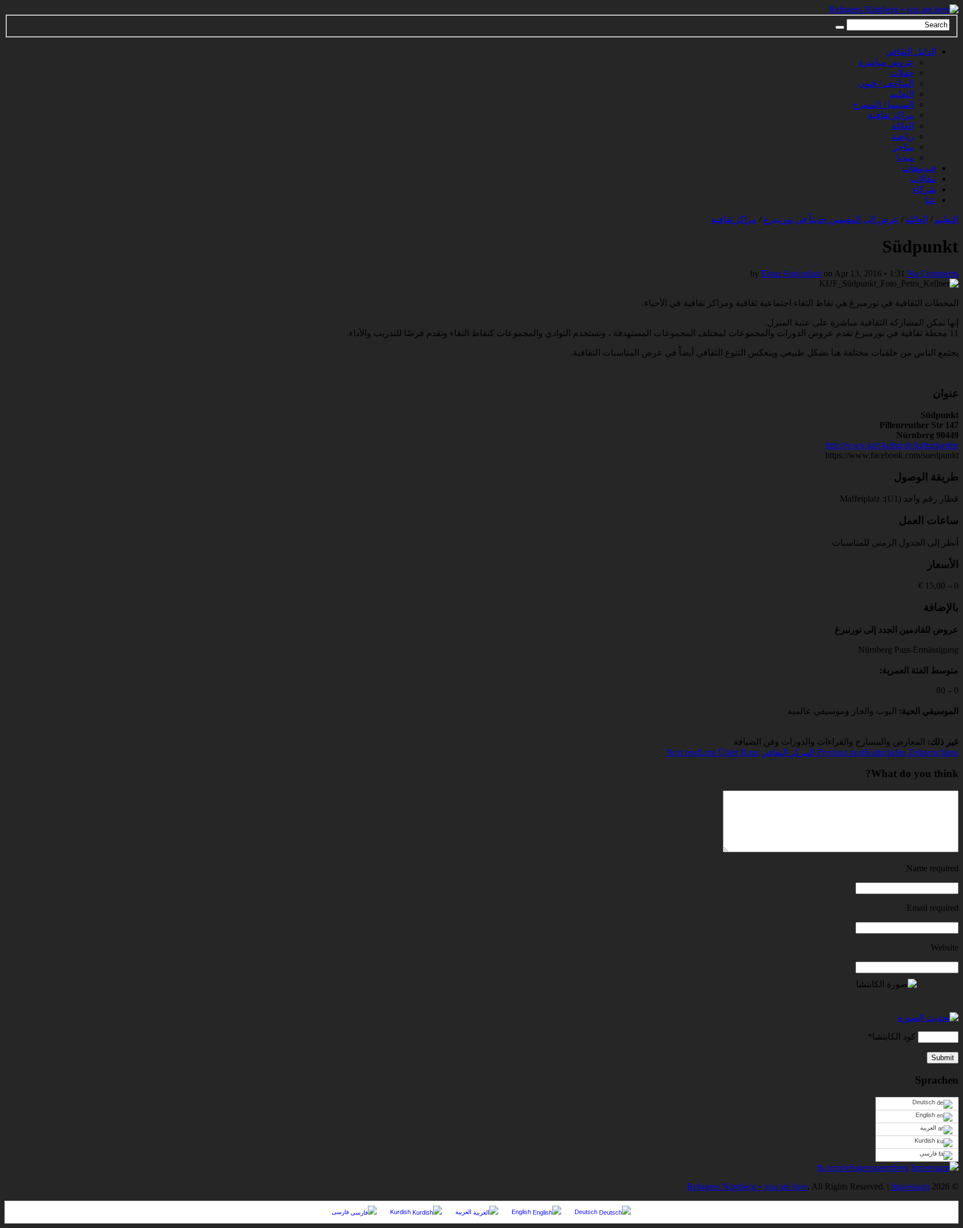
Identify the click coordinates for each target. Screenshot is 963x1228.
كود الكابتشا (894, 1036)
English (926, 1114)
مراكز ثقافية (891, 115)
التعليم (902, 94)
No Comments (933, 273)
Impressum (930, 1167)
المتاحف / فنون (886, 83)
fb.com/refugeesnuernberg (863, 1167)
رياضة (903, 136)
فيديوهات (919, 168)
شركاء (924, 189)
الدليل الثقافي (911, 51)
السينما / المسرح (883, 104)
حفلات (902, 72)
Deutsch (924, 1102)
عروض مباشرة (886, 62)
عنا (930, 200)
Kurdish (926, 1140)
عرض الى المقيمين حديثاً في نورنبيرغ (831, 219)
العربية (929, 1127)
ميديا (905, 157)
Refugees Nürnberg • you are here (747, 1186)
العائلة (903, 125)
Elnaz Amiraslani (791, 273)
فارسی (929, 1153)
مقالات (923, 178)
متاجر (903, 147)
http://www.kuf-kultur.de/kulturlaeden (892, 445)
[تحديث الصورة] (928, 1017)
